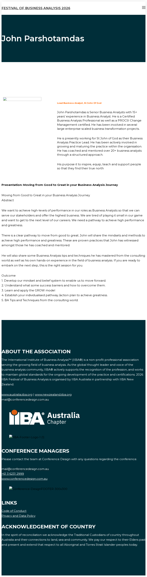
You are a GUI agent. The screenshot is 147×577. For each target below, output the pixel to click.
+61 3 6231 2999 (13, 474)
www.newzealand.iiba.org (53, 394)
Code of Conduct (14, 511)
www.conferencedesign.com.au (24, 479)
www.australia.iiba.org (17, 394)
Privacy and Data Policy (18, 516)
